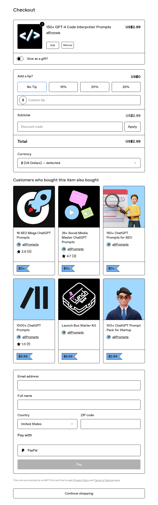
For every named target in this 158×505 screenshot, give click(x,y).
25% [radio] (126, 87)
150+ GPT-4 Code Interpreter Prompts (78, 27)
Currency (24, 154)
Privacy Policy (81, 480)
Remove (67, 45)
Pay (79, 464)
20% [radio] (94, 87)
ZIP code (87, 415)
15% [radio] (63, 87)
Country (23, 415)
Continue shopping (79, 493)
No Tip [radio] (32, 87)
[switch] (20, 59)
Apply (132, 127)
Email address (28, 376)
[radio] (79, 450)
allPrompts (53, 32)
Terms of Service (103, 480)
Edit (52, 45)
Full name (24, 396)
